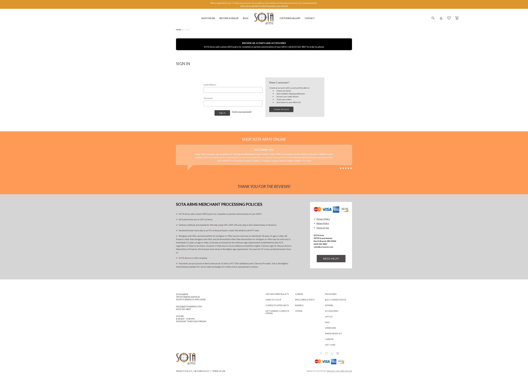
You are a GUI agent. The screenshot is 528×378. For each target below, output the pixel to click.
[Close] (318, 164)
